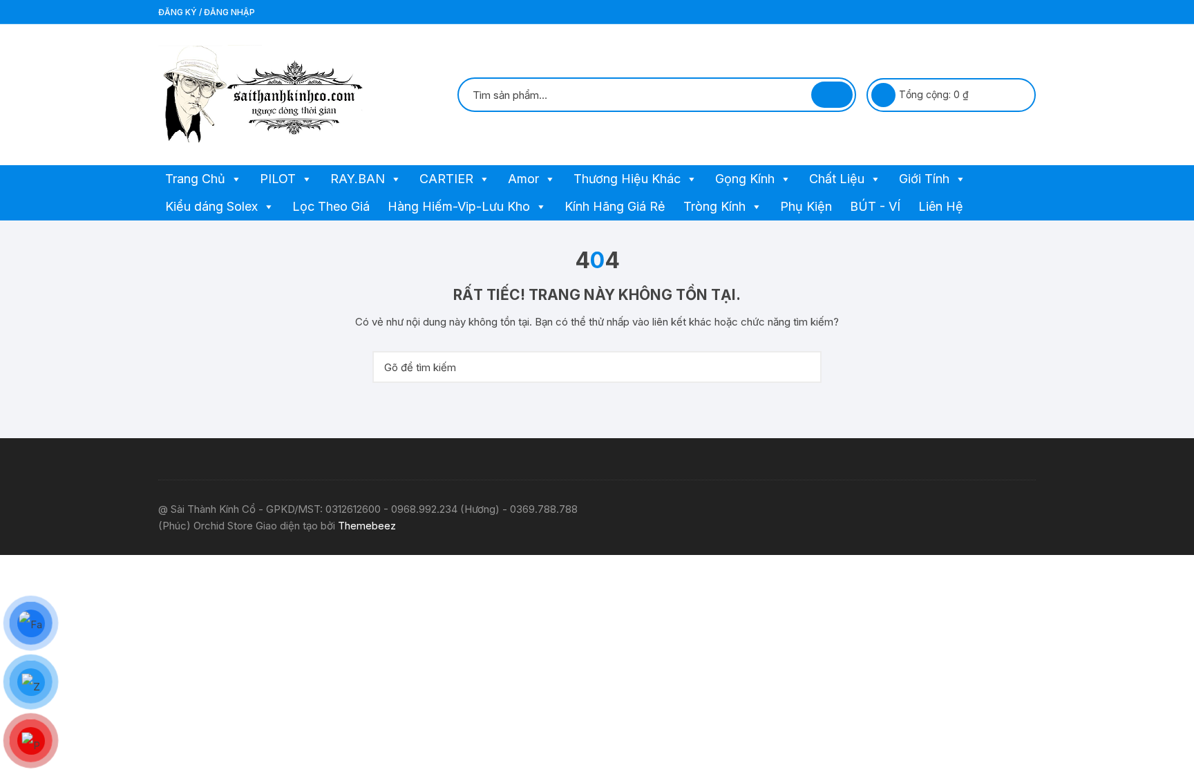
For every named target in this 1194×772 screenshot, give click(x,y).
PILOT (278, 178)
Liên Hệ (940, 206)
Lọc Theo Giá (331, 206)
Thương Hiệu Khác (627, 178)
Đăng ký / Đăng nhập (206, 12)
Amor (523, 178)
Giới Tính (924, 178)
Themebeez (367, 525)
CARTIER (446, 178)
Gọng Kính (745, 178)
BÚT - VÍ (875, 206)
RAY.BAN (357, 178)
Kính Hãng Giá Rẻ (615, 206)
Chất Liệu (836, 178)
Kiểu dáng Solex (211, 206)
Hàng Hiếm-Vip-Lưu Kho (459, 206)
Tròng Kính (714, 206)
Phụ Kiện (806, 206)
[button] (235, 179)
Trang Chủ (195, 178)
